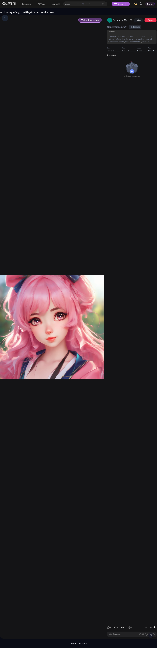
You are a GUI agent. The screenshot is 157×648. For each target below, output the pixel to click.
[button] (103, 4)
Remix (150, 20)
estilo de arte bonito (133, 41)
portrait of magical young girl (140, 39)
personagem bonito (116, 41)
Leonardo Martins (121, 20)
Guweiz (124, 39)
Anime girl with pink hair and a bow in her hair (128, 36)
